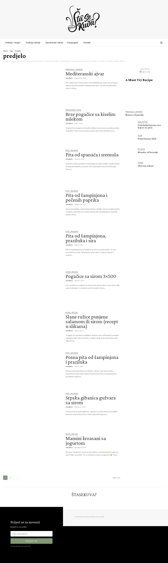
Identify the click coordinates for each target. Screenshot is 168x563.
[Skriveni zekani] (130, 166)
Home (5, 51)
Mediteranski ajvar (85, 74)
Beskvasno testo (73, 110)
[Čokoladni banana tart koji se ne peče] (130, 126)
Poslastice (143, 122)
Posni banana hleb (147, 138)
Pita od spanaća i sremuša (92, 155)
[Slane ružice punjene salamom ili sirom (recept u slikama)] (32, 328)
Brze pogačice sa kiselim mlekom (91, 116)
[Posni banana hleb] (130, 139)
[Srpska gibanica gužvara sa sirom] (32, 409)
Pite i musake (72, 150)
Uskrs (140, 162)
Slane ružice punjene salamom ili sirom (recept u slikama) (92, 321)
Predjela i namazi (74, 69)
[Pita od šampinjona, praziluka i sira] (32, 247)
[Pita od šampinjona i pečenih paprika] (32, 206)
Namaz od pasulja (134, 114)
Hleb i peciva (72, 272)
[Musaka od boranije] (130, 153)
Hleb (140, 135)
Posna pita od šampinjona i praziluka (92, 359)
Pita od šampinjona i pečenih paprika (86, 197)
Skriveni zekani (145, 165)
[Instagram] (145, 42)
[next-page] (16, 478)
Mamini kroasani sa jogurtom (86, 440)
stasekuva (69, 78)
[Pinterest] (150, 42)
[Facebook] (140, 42)
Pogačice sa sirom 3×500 (91, 276)
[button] (161, 42)
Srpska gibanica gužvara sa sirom (91, 400)
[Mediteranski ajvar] (32, 85)
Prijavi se (31, 541)
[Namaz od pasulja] (145, 96)
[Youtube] (155, 42)
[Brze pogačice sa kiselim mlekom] (32, 125)
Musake (141, 149)
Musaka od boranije (148, 152)
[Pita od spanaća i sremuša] (32, 166)
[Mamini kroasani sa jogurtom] (32, 450)
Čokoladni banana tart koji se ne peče (149, 126)
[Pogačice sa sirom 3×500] (32, 287)
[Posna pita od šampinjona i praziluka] (32, 368)
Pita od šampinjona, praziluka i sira (86, 238)
